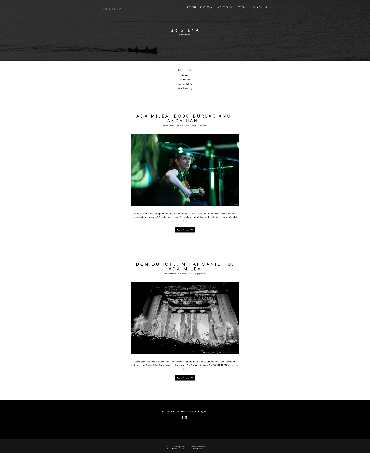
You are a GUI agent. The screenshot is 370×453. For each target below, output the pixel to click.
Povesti (191, 7)
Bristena (185, 30)
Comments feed (185, 83)
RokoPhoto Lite (174, 449)
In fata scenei (225, 7)
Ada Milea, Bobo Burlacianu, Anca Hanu (185, 118)
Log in (185, 75)
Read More (185, 229)
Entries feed (185, 79)
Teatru (242, 7)
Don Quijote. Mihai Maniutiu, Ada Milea (185, 266)
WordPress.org (185, 88)
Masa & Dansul (258, 7)
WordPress (198, 449)
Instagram (206, 7)
